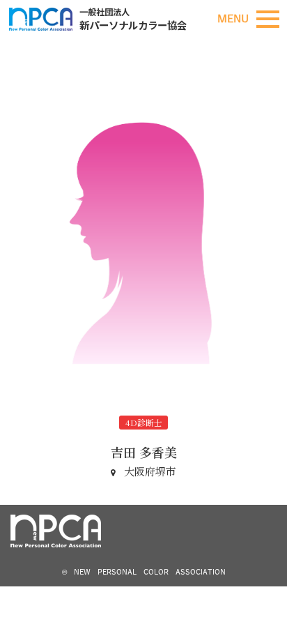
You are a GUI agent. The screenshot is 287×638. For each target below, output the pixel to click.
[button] (268, 19)
